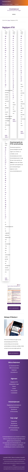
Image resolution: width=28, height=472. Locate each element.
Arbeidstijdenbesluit (14, 407)
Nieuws (14, 386)
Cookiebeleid (14, 392)
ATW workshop (14, 411)
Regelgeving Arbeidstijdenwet (14, 405)
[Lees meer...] (6, 136)
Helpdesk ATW (14, 382)
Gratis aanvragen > (14, 308)
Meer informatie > (14, 353)
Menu (14, 14)
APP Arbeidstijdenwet (14, 427)
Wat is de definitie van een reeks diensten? (21, 58)
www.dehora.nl (14, 372)
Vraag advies (14, 421)
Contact (17, 4)
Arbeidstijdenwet (14, 9)
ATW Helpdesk (14, 425)
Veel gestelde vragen (7, 4)
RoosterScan (14, 409)
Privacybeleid (14, 390)
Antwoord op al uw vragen (14, 10)
